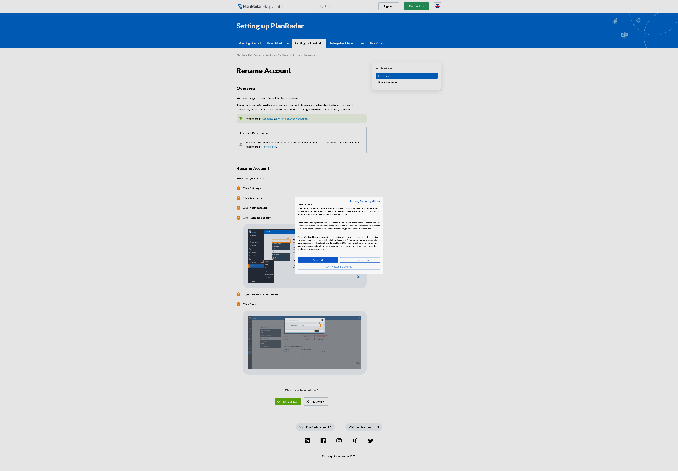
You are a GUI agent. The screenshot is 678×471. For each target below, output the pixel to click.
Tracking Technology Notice (365, 201)
